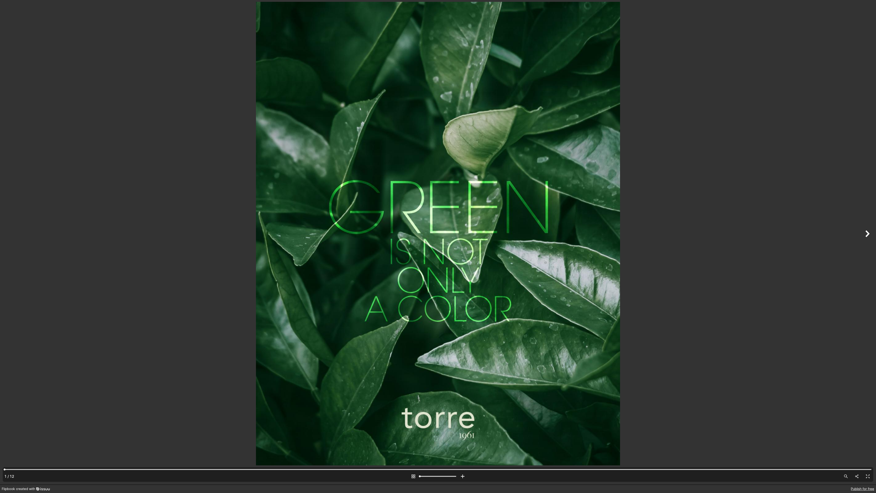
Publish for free (862, 489)
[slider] (438, 476)
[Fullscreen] (867, 476)
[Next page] (867, 242)
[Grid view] (413, 476)
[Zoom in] (462, 476)
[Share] (856, 476)
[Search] (845, 476)
